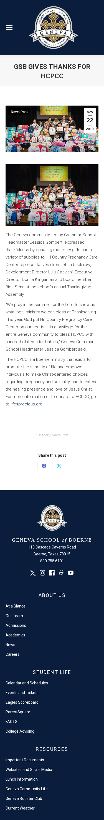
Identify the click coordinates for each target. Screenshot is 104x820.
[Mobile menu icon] (9, 27)
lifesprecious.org (26, 404)
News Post (19, 112)
